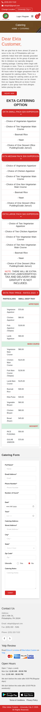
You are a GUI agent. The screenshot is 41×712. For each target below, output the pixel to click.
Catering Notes (10, 568)
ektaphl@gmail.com (12, 6)
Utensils (8, 563)
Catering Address (11, 521)
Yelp (3, 653)
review (16, 650)
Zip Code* (8, 553)
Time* (7, 512)
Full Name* (9, 465)
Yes (21, 563)
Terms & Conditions (17, 700)
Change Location (8, 9)
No (32, 563)
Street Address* (11, 525)
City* (7, 535)
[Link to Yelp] (10, 638)
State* (7, 544)
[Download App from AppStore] (27, 694)
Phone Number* (11, 484)
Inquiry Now (9, 93)
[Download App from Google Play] (10, 694)
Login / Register (23, 16)
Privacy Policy (32, 700)
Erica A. (9, 650)
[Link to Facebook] (4, 638)
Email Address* (11, 474)
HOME (15, 29)
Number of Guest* (12, 493)
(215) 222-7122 (10, 2)
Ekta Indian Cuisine (29, 650)
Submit (10, 593)
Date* (7, 502)
